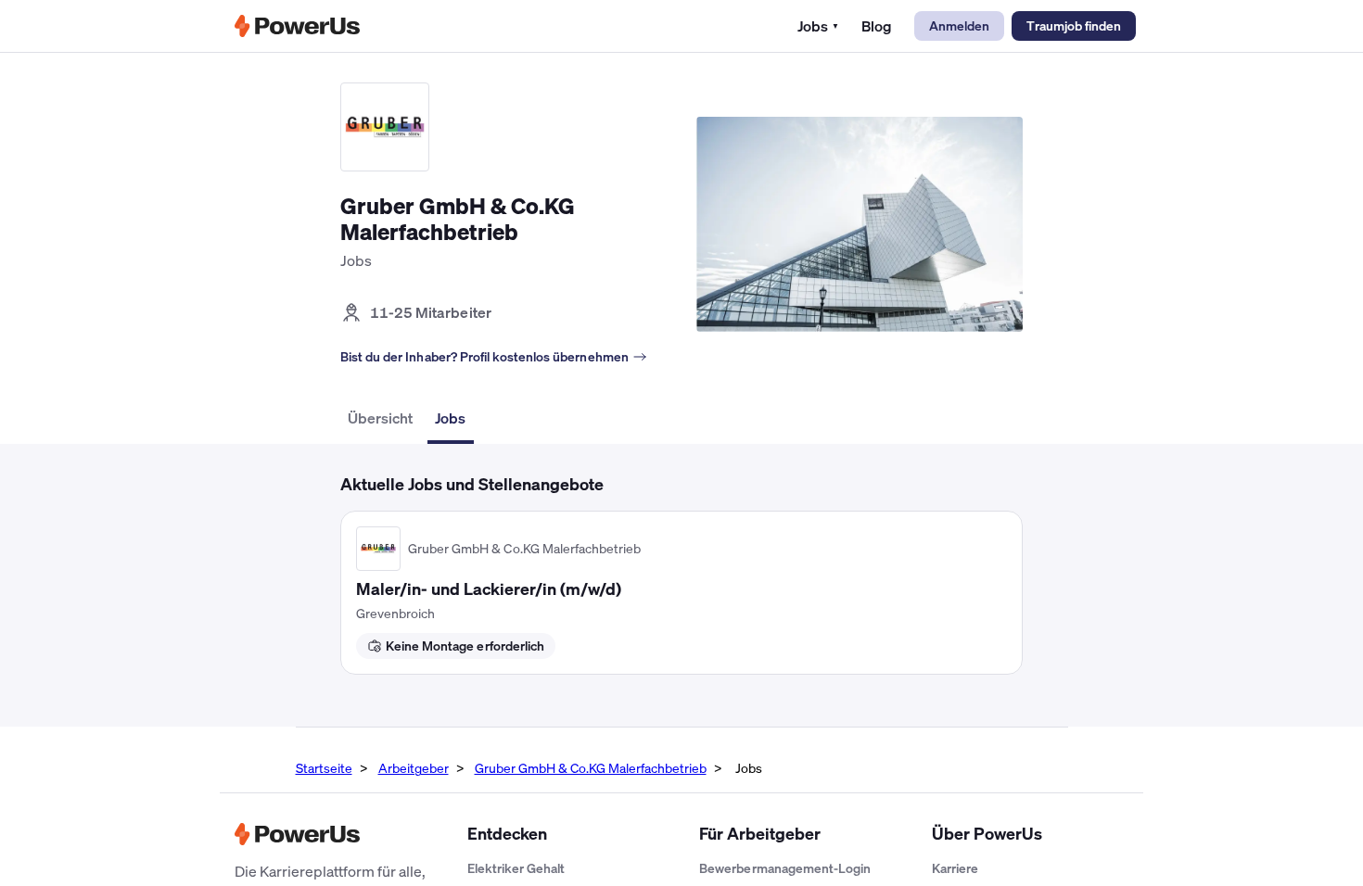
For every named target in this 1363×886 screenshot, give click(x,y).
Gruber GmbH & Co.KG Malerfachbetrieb (591, 768)
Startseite (324, 768)
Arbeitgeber (413, 768)
